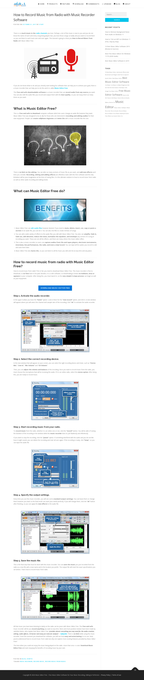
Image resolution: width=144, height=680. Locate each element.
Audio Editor (108, 78)
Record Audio (115, 111)
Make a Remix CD (110, 102)
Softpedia (63, 634)
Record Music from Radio (55, 661)
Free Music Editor (113, 91)
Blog (24, 659)
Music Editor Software (120, 107)
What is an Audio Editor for (115, 116)
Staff (41, 24)
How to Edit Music (112, 98)
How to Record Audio (123, 98)
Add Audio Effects (121, 72)
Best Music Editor (117, 78)
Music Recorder (26, 661)
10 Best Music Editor (110, 72)
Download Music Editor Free (55, 288)
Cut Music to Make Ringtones (119, 85)
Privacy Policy (105, 675)
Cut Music (107, 85)
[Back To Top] (135, 670)
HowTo (30, 659)
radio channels (41, 33)
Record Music (39, 661)
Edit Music (122, 87)
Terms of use (116, 675)
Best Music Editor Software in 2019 (117, 61)
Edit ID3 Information (113, 87)
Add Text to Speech (123, 74)
